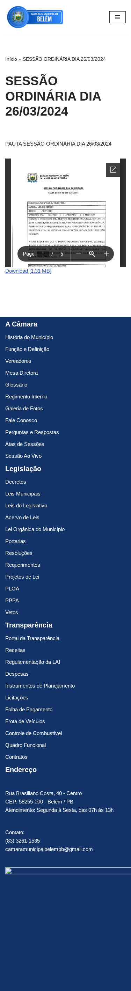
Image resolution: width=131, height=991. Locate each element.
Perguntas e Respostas (32, 432)
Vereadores (18, 361)
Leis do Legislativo (26, 505)
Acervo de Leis (22, 517)
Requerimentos (22, 565)
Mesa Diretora (21, 373)
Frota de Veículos (25, 721)
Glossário (16, 385)
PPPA (12, 600)
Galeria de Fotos (24, 408)
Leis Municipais (23, 494)
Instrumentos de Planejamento (40, 686)
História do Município (29, 337)
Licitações (16, 697)
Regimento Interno (26, 396)
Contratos (16, 757)
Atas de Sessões (24, 444)
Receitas (15, 650)
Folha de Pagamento (28, 709)
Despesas (17, 674)
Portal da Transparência (32, 638)
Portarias (15, 541)
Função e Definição (27, 349)
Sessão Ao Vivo (23, 456)
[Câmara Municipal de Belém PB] (35, 17)
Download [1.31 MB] (28, 271)
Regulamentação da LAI (32, 662)
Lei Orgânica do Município (35, 529)
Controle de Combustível (33, 733)
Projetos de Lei (22, 577)
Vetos (11, 612)
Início (11, 59)
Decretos (15, 482)
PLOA (12, 589)
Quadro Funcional (25, 745)
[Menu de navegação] (117, 17)
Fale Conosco (21, 420)
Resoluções (18, 553)
